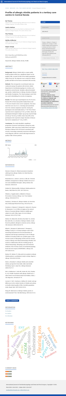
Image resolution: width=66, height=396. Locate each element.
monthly (30, 159)
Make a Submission (12, 300)
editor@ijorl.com (24, 390)
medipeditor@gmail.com (12, 390)
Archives (12, 8)
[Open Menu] (1, 1)
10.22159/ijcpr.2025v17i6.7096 (49, 108)
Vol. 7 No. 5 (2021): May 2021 (23, 8)
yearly (35, 159)
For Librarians (8, 316)
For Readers (8, 311)
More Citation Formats (49, 58)
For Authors (8, 313)
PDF (44, 22)
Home (7, 8)
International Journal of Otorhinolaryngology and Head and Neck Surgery (26, 1)
